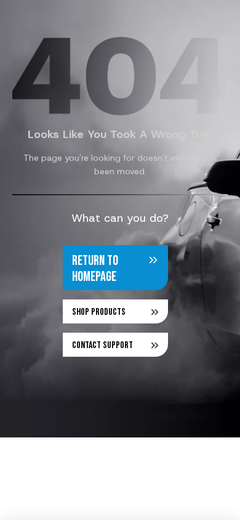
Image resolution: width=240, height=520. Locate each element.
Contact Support (102, 345)
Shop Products (99, 312)
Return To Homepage (95, 269)
